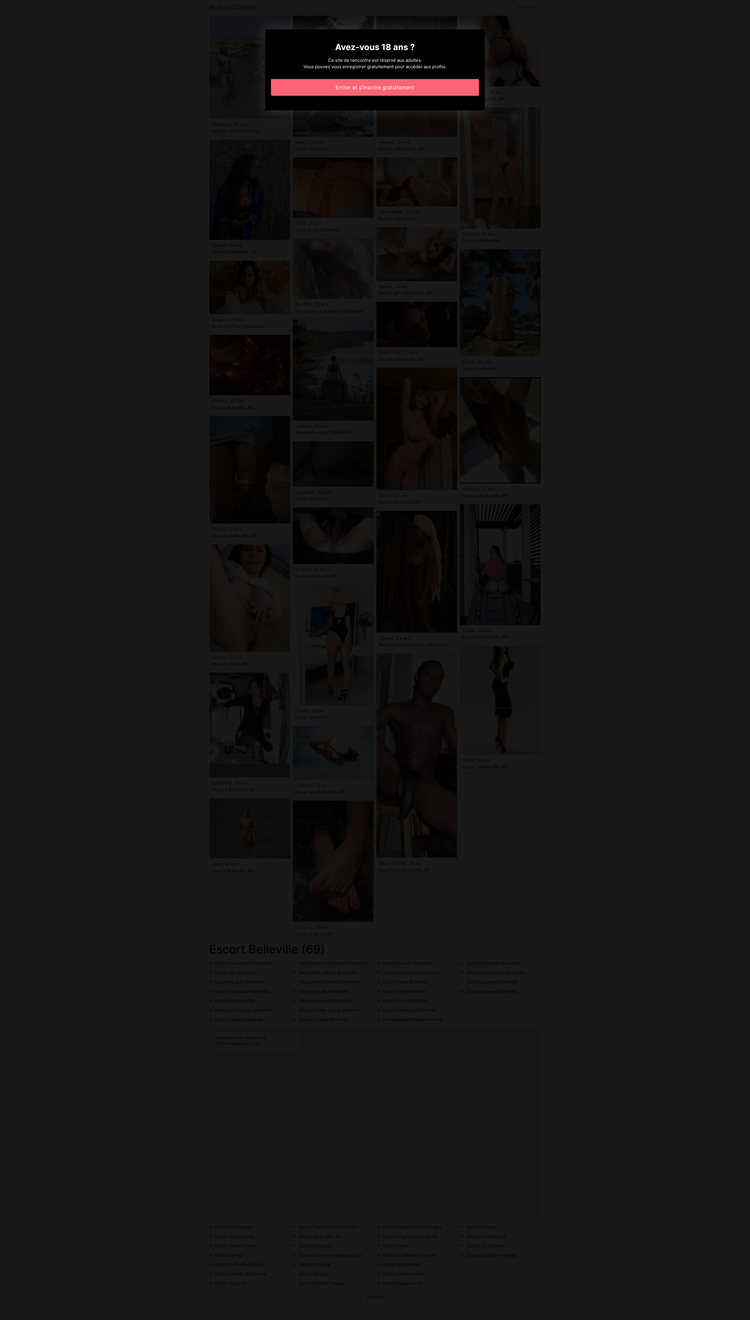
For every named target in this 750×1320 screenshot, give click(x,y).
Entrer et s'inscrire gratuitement (375, 87)
